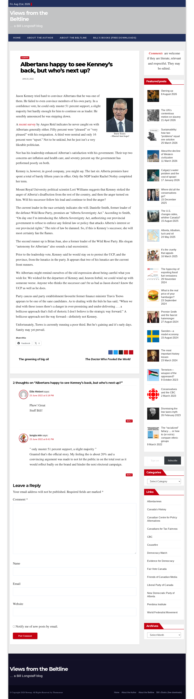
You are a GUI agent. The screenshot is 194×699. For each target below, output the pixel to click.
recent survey (27, 124)
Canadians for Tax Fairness (162, 529)
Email (16, 583)
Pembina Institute (156, 604)
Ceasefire (152, 545)
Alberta (24, 57)
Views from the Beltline (29, 16)
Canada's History (156, 509)
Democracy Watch (157, 553)
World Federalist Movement (162, 612)
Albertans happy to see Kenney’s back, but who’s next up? (66, 67)
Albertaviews (154, 501)
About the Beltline (73, 37)
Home (16, 37)
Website (18, 604)
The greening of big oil (33, 359)
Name (16, 563)
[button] (183, 37)
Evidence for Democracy (160, 561)
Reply (129, 421)
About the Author (40, 37)
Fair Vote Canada (157, 569)
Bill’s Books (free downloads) (114, 37)
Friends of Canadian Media (162, 577)
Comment (20, 499)
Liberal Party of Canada (160, 585)
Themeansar (58, 692)
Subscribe (172, 460)
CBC (150, 537)
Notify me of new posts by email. (37, 626)
